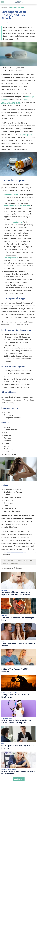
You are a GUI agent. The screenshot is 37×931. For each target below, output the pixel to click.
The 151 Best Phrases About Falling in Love (17, 619)
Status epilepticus (11, 258)
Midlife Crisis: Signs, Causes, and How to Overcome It (18, 772)
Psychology (5, 590)
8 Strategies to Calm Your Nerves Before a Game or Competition (16, 721)
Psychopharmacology (17, 7)
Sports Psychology (7, 718)
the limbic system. (25, 135)
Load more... (18, 779)
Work (3, 744)
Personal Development (9, 769)
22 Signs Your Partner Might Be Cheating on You (15, 670)
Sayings (4, 615)
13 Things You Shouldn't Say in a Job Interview (17, 747)
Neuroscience (5, 7)
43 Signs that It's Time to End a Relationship (15, 695)
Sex (2, 641)
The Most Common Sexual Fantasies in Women (18, 644)
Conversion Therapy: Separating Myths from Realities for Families (15, 593)
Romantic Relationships (9, 667)
